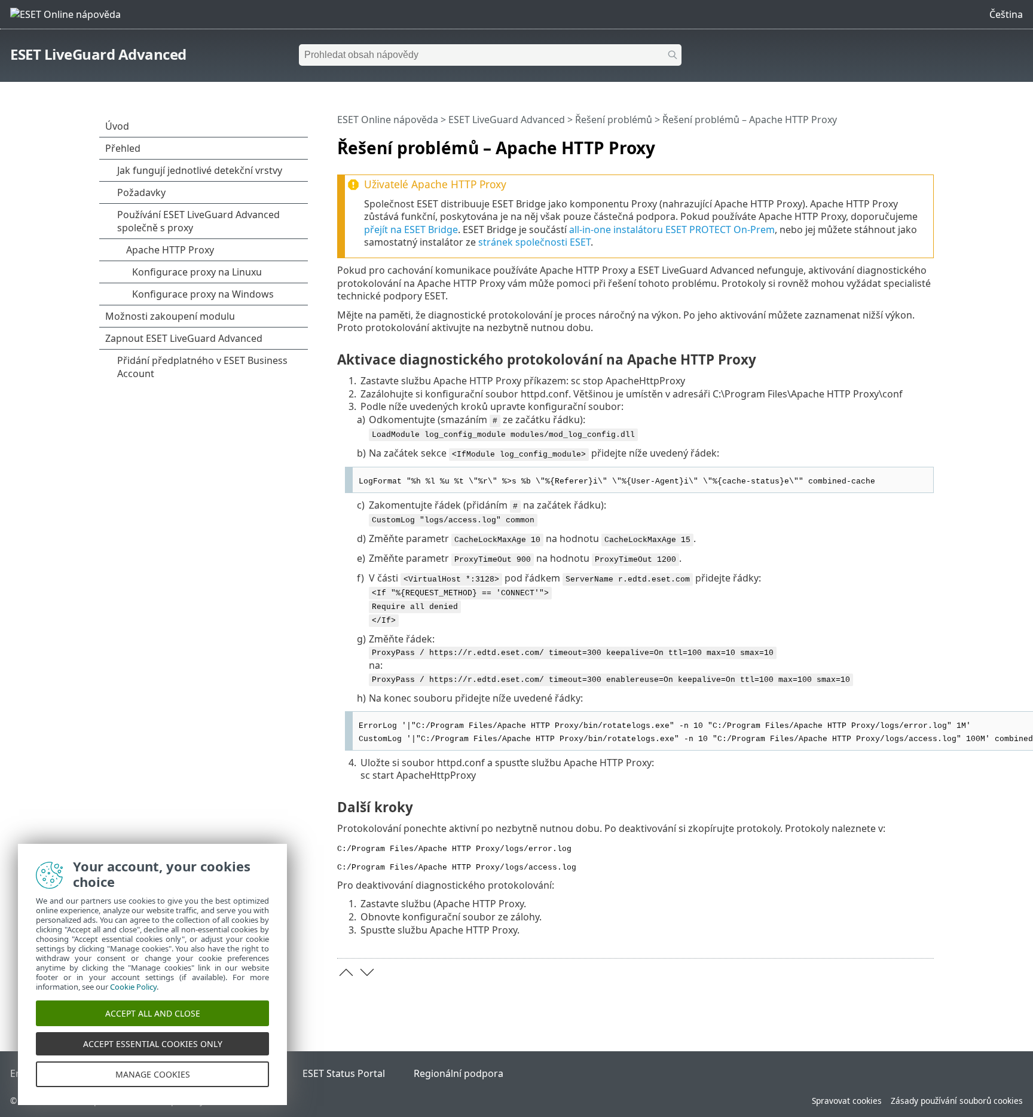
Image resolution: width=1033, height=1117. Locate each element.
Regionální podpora (458, 1073)
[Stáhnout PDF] (909, 142)
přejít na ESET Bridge (411, 229)
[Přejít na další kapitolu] (367, 972)
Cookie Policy (133, 986)
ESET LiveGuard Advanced (98, 54)
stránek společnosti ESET (534, 242)
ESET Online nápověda (387, 119)
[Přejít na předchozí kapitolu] (346, 972)
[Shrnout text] (927, 142)
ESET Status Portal (343, 1073)
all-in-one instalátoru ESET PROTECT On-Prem (672, 229)
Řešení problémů (613, 119)
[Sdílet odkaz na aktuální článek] (891, 142)
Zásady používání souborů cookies (957, 1100)
